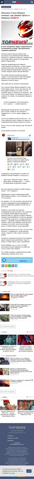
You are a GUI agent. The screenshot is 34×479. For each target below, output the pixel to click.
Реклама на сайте (13, 438)
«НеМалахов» (24, 175)
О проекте (10, 436)
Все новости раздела (7, 326)
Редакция (10, 440)
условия (12, 473)
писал (14, 245)
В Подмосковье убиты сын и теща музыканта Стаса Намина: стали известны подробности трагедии (19, 283)
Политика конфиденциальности (17, 443)
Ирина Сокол (22, 9)
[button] (2, 2)
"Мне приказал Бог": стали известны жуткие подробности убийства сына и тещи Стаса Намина (20, 275)
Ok (29, 471)
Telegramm (23, 261)
